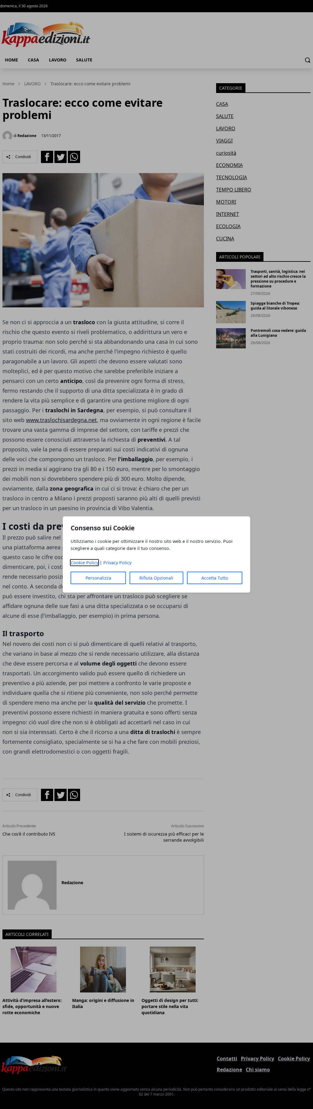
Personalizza (98, 578)
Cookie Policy (84, 563)
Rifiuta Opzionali (156, 578)
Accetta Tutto (214, 578)
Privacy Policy (117, 563)
